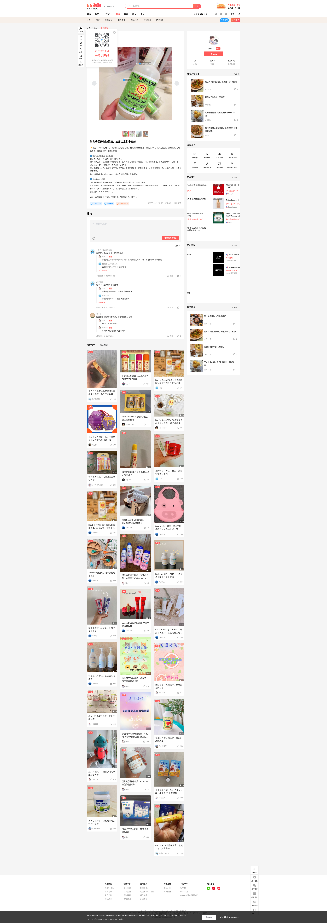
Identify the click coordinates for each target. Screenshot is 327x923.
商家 (108, 14)
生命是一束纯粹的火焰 (104, 250)
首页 (88, 28)
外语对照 (220, 167)
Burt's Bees (97, 204)
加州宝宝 (128, 80)
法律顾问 (127, 899)
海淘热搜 (167, 892)
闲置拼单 (134, 20)
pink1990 (99, 282)
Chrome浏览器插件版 (189, 895)
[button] (108, 6)
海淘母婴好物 (146, 64)
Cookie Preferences (229, 917)
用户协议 (108, 895)
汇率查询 (220, 158)
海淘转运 (147, 20)
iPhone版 (184, 892)
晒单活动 (160, 20)
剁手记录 (121, 20)
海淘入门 (167, 888)
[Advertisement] (213, 396)
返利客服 (127, 895)
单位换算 (207, 158)
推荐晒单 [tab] (91, 344)
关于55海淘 (109, 888)
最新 (98, 20)
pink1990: (105, 296)
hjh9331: (105, 257)
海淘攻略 (108, 20)
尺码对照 (195, 158)
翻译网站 (195, 167)
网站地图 (108, 899)
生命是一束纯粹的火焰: (110, 264)
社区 (88, 20)
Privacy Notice (118, 919)
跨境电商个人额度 (147, 892)
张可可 (98, 314)
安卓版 (183, 888)
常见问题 (127, 888)
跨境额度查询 (232, 167)
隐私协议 (108, 892)
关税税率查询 (232, 158)
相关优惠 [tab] (104, 344)
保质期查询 (207, 167)
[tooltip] (102, 48)
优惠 (97, 14)
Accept (209, 917)
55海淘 (94, 6)
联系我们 (127, 892)
